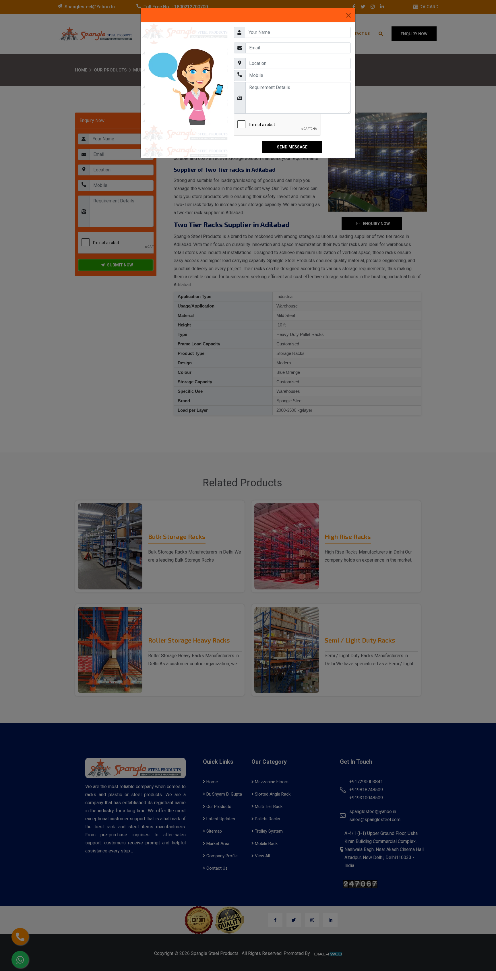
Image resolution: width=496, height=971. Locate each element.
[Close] (348, 15)
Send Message (292, 147)
